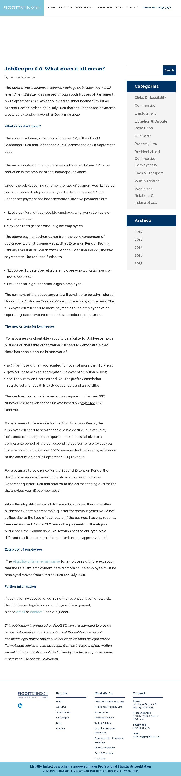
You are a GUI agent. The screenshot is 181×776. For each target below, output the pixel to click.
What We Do (63, 712)
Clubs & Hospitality (105, 747)
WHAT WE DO (84, 7)
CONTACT (133, 7)
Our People (62, 717)
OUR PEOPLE (104, 7)
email (20, 612)
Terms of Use (113, 771)
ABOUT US (65, 7)
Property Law (102, 712)
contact (36, 612)
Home (59, 701)
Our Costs (100, 758)
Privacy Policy (130, 771)
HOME (51, 7)
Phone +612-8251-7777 (157, 7)
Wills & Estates (103, 723)
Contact (60, 728)
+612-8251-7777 (141, 728)
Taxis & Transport (104, 753)
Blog (59, 723)
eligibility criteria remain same (36, 561)
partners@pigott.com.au (146, 736)
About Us (61, 707)
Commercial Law (104, 717)
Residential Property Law (108, 707)
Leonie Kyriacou (22, 77)
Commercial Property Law (109, 701)
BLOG (119, 7)
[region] (90, 35)
